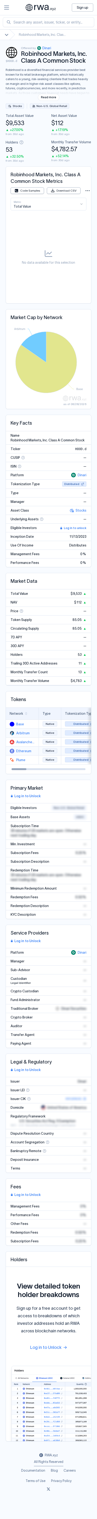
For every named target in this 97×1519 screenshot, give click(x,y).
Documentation (33, 1470)
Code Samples (30, 190)
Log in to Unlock (27, 796)
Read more (48, 97)
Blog (54, 1470)
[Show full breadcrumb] (6, 34)
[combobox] (48, 22)
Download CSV (67, 190)
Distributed (71, 483)
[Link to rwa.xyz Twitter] (48, 1489)
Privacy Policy (61, 1481)
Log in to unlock (75, 528)
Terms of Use (35, 1481)
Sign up (82, 7)
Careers (70, 1470)
